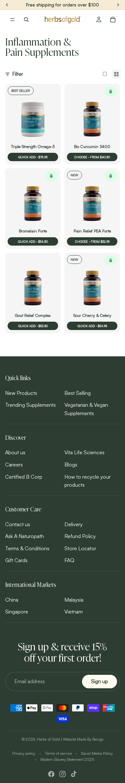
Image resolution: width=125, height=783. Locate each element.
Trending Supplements (30, 405)
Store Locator (80, 548)
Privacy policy (23, 753)
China (11, 599)
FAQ (69, 560)
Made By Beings (90, 739)
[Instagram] (62, 774)
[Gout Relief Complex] (33, 286)
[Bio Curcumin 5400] (92, 117)
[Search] (26, 20)
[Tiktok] (74, 774)
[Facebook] (51, 774)
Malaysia (73, 599)
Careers (14, 464)
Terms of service (58, 753)
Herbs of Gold (48, 739)
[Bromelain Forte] (33, 202)
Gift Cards (16, 560)
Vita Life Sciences (84, 452)
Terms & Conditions (27, 548)
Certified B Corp (23, 477)
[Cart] (113, 20)
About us (15, 452)
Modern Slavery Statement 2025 (67, 759)
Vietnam (73, 612)
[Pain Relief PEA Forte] (92, 202)
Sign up (99, 681)
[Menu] (12, 19)
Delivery (73, 524)
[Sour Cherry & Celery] (92, 286)
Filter (17, 74)
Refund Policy (80, 536)
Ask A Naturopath (24, 536)
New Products (21, 393)
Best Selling (77, 393)
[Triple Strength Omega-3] (33, 117)
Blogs (70, 464)
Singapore (16, 612)
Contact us (17, 524)
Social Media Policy (97, 753)
